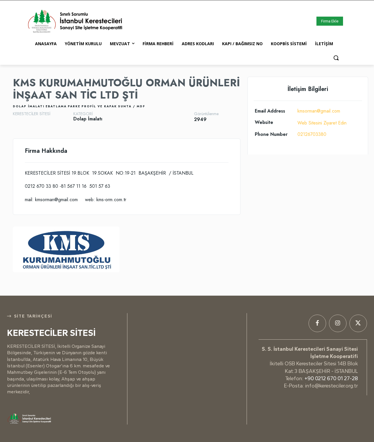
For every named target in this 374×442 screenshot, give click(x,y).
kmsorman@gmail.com (318, 111)
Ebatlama (56, 106)
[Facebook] (317, 323)
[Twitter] (358, 323)
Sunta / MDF (131, 106)
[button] (336, 58)
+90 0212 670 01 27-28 (331, 378)
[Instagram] (338, 323)
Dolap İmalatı (28, 106)
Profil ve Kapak (99, 106)
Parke (74, 106)
